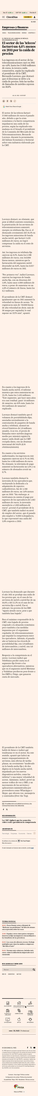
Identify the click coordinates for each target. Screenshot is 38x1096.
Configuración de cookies (12, 1077)
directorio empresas (30, 1014)
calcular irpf (8, 1006)
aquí (32, 848)
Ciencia (29, 833)
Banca (4, 33)
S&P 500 (18, 12)
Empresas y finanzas (15, 27)
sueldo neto (30, 1006)
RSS (17, 1079)
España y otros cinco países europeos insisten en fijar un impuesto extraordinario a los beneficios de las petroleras (19, 936)
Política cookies (24, 1074)
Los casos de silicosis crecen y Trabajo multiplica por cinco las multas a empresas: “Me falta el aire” (18, 944)
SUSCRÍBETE (27, 17)
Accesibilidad (7, 1079)
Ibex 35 (5, 12)
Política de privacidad (26, 1077)
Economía (22, 833)
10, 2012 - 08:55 (19, 95)
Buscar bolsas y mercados (12, 964)
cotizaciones (7, 1022)
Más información (6, 843)
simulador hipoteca (18, 1006)
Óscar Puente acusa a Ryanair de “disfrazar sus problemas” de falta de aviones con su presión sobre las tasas (18, 927)
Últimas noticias (9, 921)
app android (30, 1022)
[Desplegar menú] (3, 17)
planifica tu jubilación (7, 1014)
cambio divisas (19, 1013)
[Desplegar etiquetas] (34, 833)
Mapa (13, 1079)
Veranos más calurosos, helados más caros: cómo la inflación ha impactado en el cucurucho (18, 953)
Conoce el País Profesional (19, 1031)
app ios (19, 1022)
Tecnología (5, 833)
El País (33, 21)
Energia (24, 33)
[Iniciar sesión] (34, 17)
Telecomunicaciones (14, 33)
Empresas (14, 833)
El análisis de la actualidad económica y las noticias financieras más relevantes (17, 804)
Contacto (10, 1074)
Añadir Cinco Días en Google (13, 106)
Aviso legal (17, 1074)
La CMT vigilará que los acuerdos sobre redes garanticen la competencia (19, 821)
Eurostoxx (11, 974)
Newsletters (22, 1079)
